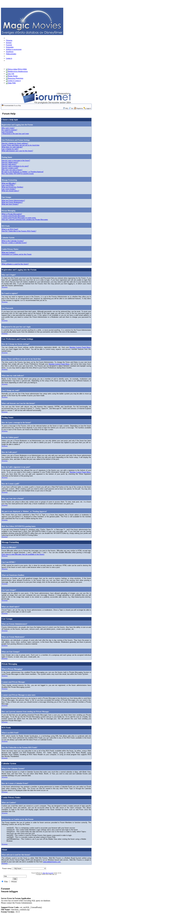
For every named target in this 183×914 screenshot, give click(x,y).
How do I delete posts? (10, 162)
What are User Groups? (10, 204)
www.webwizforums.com (52, 862)
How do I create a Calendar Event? (14, 243)
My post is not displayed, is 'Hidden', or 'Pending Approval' (22, 172)
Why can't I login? (8, 128)
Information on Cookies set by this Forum (16, 254)
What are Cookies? (8, 252)
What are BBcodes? (9, 183)
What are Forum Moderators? (12, 202)
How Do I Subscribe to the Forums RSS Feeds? (19, 231)
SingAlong (9, 52)
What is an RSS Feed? (10, 229)
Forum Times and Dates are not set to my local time (20, 145)
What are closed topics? (10, 191)
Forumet (9, 45)
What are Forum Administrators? (13, 200)
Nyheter (9, 43)
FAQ (66, 108)
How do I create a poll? (10, 168)
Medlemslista (23, 71)
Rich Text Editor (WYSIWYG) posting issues (18, 174)
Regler (15, 76)
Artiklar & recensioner (14, 49)
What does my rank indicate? (12, 147)
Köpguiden (10, 47)
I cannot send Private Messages (13, 216)
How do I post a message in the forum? (16, 160)
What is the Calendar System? (13, 241)
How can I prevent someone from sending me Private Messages (25, 219)
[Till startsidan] (32, 21)
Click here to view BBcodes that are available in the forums (23, 554)
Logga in (9, 58)
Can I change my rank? (10, 149)
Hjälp (14, 83)
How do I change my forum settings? (15, 143)
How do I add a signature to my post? (15, 166)
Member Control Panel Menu (80, 347)
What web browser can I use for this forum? (17, 151)
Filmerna (9, 40)
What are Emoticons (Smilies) (12, 187)
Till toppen (5, 287)
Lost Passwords (7, 132)
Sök (12, 74)
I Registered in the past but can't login (15, 134)
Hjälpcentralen (11, 54)
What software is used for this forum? (15, 264)
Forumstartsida (8, 105)
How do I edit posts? (9, 164)
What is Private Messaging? (12, 214)
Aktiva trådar (22, 69)
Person (14, 881)
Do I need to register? (9, 130)
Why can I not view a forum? (12, 170)
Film (6, 881)
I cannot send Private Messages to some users (19, 218)
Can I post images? (9, 189)
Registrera (19, 78)
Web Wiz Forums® (48, 873)
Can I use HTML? (8, 185)
